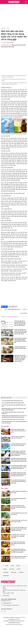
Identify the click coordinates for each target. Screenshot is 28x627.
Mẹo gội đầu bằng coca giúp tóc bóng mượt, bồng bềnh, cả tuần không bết (14, 409)
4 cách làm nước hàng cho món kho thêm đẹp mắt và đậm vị (14, 80)
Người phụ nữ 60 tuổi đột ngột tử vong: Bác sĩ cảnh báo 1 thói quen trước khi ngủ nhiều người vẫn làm (20, 358)
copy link (25, 309)
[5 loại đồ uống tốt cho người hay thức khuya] (7, 349)
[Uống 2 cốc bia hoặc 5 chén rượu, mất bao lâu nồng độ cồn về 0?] (5, 432)
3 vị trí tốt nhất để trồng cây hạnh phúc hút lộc (13, 402)
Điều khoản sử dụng (10, 624)
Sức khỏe (11, 569)
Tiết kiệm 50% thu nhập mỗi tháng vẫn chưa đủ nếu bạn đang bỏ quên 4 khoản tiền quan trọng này (14, 416)
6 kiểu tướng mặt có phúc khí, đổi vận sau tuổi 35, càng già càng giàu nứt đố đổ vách (20, 323)
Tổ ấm (8, 28)
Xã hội (6, 565)
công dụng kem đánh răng (12, 316)
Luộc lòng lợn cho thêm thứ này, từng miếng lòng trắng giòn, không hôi (20, 340)
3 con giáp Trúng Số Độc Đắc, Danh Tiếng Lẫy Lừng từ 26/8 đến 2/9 (18, 543)
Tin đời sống (6, 575)
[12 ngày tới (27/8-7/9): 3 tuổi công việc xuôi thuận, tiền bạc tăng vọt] (5, 508)
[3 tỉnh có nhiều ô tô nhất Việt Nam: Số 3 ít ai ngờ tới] (5, 439)
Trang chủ (3, 28)
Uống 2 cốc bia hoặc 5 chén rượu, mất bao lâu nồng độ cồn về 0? (18, 431)
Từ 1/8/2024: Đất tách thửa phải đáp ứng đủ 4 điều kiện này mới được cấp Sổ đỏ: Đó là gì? (18, 474)
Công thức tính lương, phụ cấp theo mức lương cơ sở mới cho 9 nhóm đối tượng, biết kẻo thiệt (18, 460)
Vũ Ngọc (25, 313)
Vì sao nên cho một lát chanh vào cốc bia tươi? (13, 419)
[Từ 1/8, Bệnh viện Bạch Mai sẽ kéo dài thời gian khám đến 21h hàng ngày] (5, 482)
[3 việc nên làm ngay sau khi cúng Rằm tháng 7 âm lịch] (5, 523)
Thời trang (5, 572)
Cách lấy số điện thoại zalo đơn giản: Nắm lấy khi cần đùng (18, 444)
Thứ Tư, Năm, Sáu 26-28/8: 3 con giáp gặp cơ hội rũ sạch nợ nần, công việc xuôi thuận (19, 529)
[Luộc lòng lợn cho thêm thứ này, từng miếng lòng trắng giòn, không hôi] (7, 341)
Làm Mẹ (18, 565)
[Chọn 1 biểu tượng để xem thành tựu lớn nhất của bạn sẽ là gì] (5, 559)
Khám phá (21, 572)
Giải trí (18, 569)
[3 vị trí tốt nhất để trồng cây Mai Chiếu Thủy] (5, 501)
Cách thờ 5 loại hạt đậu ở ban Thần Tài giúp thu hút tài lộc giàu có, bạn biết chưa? (14, 76)
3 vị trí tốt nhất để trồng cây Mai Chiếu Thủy (12, 400)
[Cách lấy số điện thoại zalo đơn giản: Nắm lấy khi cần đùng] (5, 446)
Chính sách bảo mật (18, 624)
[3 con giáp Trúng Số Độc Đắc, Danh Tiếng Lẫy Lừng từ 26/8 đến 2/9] (5, 544)
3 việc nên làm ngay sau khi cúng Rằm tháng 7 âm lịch (14, 405)
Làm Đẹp (5, 569)
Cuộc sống (13, 572)
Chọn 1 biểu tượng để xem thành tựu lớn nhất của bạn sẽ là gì (19, 557)
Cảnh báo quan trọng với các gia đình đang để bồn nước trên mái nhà (14, 422)
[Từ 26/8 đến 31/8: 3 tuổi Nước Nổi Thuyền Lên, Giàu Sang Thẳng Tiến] (5, 537)
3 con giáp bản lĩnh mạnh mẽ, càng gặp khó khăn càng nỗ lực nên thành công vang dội (18, 551)
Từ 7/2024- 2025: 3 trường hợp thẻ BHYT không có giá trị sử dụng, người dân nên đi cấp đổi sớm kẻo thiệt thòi (18, 453)
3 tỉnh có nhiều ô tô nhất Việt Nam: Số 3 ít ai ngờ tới (18, 437)
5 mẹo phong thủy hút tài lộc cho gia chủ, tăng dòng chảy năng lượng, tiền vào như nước (20, 332)
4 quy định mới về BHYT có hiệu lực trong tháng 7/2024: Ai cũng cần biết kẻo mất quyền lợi (18, 467)
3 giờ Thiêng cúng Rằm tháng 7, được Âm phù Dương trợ (13, 413)
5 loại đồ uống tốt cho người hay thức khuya (20, 347)
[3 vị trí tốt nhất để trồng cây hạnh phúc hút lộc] (5, 515)
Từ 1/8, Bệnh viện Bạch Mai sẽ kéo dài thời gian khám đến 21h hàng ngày (18, 481)
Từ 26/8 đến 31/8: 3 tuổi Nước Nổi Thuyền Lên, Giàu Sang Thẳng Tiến (18, 536)
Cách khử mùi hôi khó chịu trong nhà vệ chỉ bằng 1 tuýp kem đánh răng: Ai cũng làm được (14, 83)
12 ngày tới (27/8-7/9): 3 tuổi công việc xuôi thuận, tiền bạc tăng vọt (18, 507)
